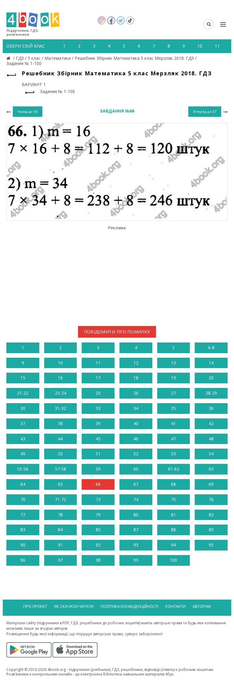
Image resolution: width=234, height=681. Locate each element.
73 (98, 499)
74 (135, 499)
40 (135, 423)
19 (173, 378)
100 (173, 560)
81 (173, 515)
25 (98, 393)
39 (98, 423)
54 (211, 454)
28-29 (211, 393)
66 (98, 484)
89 (211, 529)
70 (22, 499)
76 (211, 499)
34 (135, 408)
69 (211, 484)
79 (98, 515)
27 (173, 393)
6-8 (211, 347)
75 (173, 499)
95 (211, 545)
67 (135, 484)
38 (60, 423)
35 (173, 408)
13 (173, 363)
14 (211, 363)
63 (211, 469)
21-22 (22, 393)
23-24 (60, 393)
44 (60, 439)
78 (60, 515)
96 (22, 560)
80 (135, 515)
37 (22, 423)
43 (22, 439)
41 (173, 423)
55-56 (22, 469)
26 (135, 393)
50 (60, 454)
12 (135, 363)
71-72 (60, 499)
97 (60, 560)
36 (211, 408)
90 (22, 545)
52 (135, 454)
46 (135, 439)
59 (98, 469)
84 (60, 529)
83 (22, 529)
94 (173, 545)
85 (98, 529)
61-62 (173, 469)
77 (22, 515)
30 (22, 408)
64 (22, 484)
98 (98, 560)
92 (98, 545)
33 (98, 408)
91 (60, 545)
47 (173, 439)
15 (22, 378)
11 (98, 363)
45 (98, 439)
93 (135, 545)
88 (173, 529)
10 (60, 363)
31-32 (60, 408)
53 (173, 454)
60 (135, 469)
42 (211, 423)
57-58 (60, 469)
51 (98, 454)
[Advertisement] (117, 273)
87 (135, 529)
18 (135, 378)
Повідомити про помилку (117, 332)
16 (60, 378)
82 (211, 515)
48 (211, 439)
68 (173, 484)
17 (98, 378)
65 (60, 484)
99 (135, 560)
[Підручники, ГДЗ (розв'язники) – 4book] (9, 58)
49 (22, 454)
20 (211, 378)
